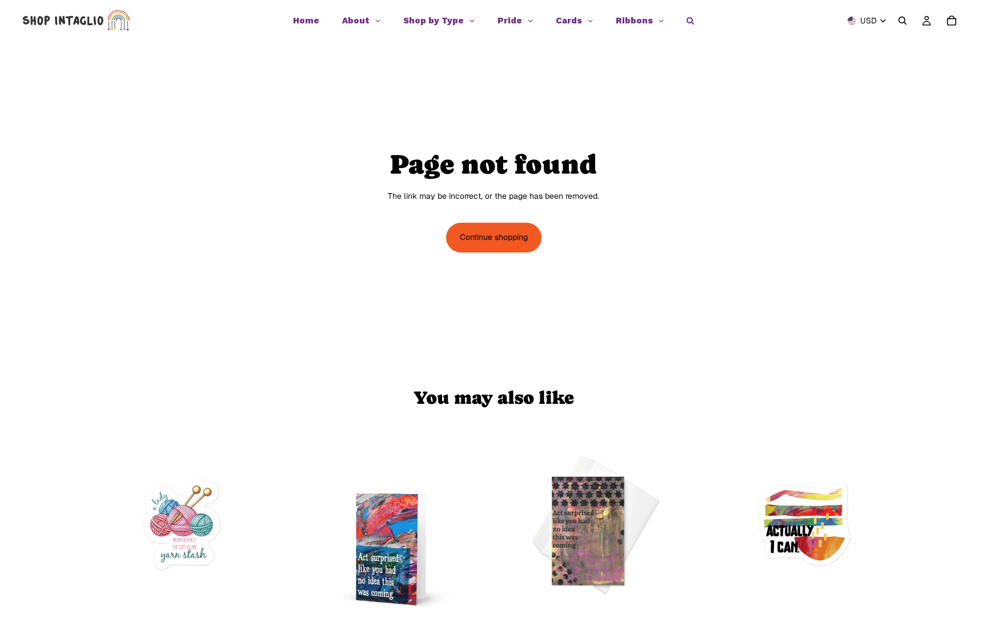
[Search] (902, 20)
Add (274, 606)
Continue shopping (494, 237)
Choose (482, 606)
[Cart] (951, 20)
